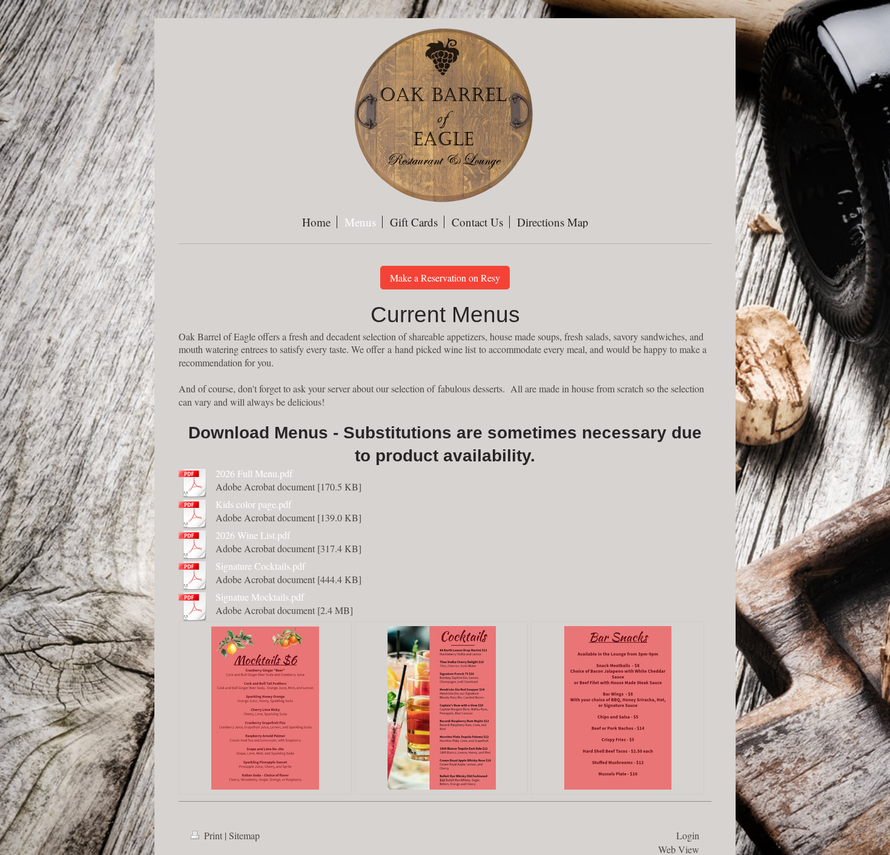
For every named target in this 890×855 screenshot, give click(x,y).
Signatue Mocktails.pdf (260, 596)
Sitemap (244, 835)
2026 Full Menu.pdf (254, 473)
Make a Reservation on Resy (445, 277)
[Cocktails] (441, 708)
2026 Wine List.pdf (253, 535)
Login (687, 835)
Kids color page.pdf (253, 504)
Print (213, 835)
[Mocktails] (265, 708)
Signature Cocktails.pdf (260, 566)
